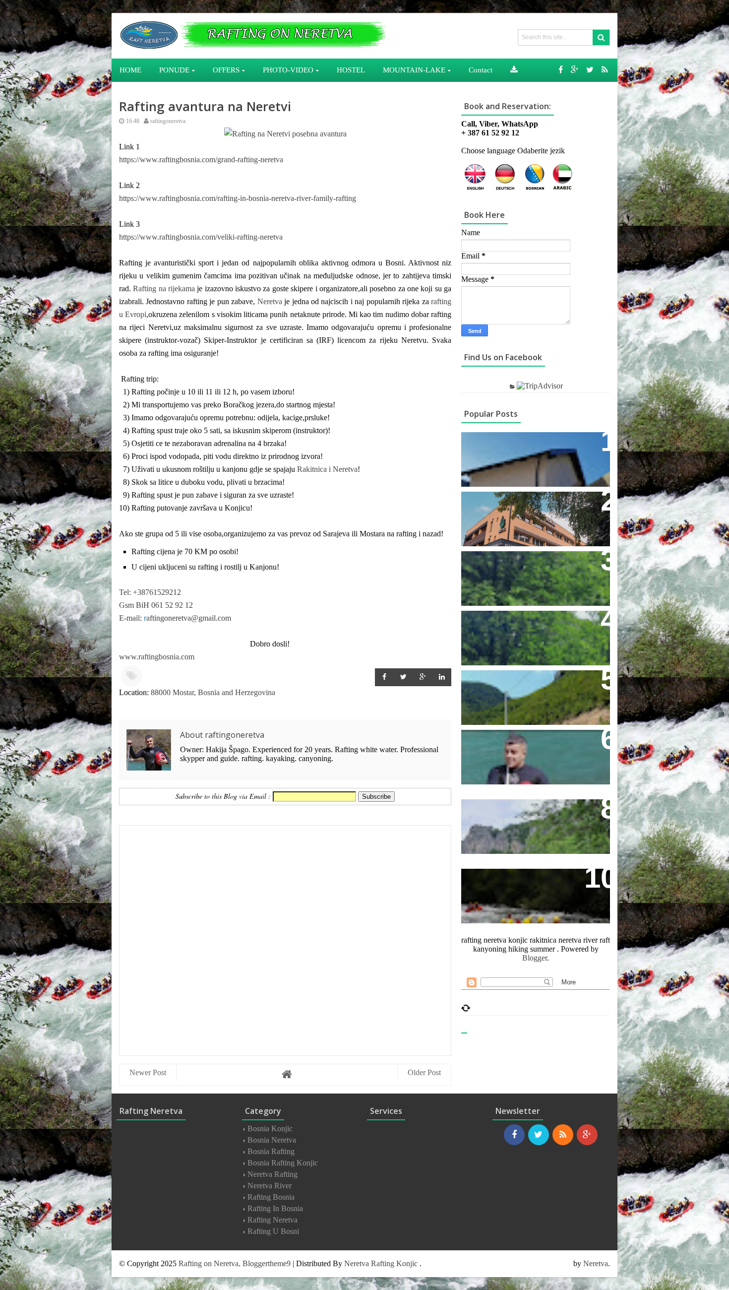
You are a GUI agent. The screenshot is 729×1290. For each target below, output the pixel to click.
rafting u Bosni (273, 1231)
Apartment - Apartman (511, 445)
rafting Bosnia (271, 1197)
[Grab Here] (514, 70)
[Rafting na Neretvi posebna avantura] (285, 133)
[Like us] (560, 70)
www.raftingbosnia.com (156, 656)
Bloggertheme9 (267, 1263)
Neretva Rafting (272, 1174)
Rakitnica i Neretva (326, 469)
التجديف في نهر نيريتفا (512, 812)
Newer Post (147, 1072)
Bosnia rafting (271, 1151)
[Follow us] (590, 70)
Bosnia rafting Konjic (282, 1163)
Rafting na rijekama (164, 288)
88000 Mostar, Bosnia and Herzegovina (213, 692)
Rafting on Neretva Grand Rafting (534, 623)
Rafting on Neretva (209, 1263)
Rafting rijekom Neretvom (520, 504)
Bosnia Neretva (271, 1140)
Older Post (424, 1072)
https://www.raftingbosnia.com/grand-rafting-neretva (201, 159)
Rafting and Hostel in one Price (531, 564)
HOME (130, 70)
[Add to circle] (574, 70)
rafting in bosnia (275, 1208)
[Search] (601, 37)
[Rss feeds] (605, 70)
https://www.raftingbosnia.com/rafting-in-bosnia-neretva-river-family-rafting (237, 198)
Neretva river (269, 1185)
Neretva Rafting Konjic (381, 1263)
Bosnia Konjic (270, 1128)
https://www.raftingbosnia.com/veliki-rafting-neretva (201, 237)
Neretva (269, 301)
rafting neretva (272, 1220)
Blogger (534, 958)
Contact (483, 742)
